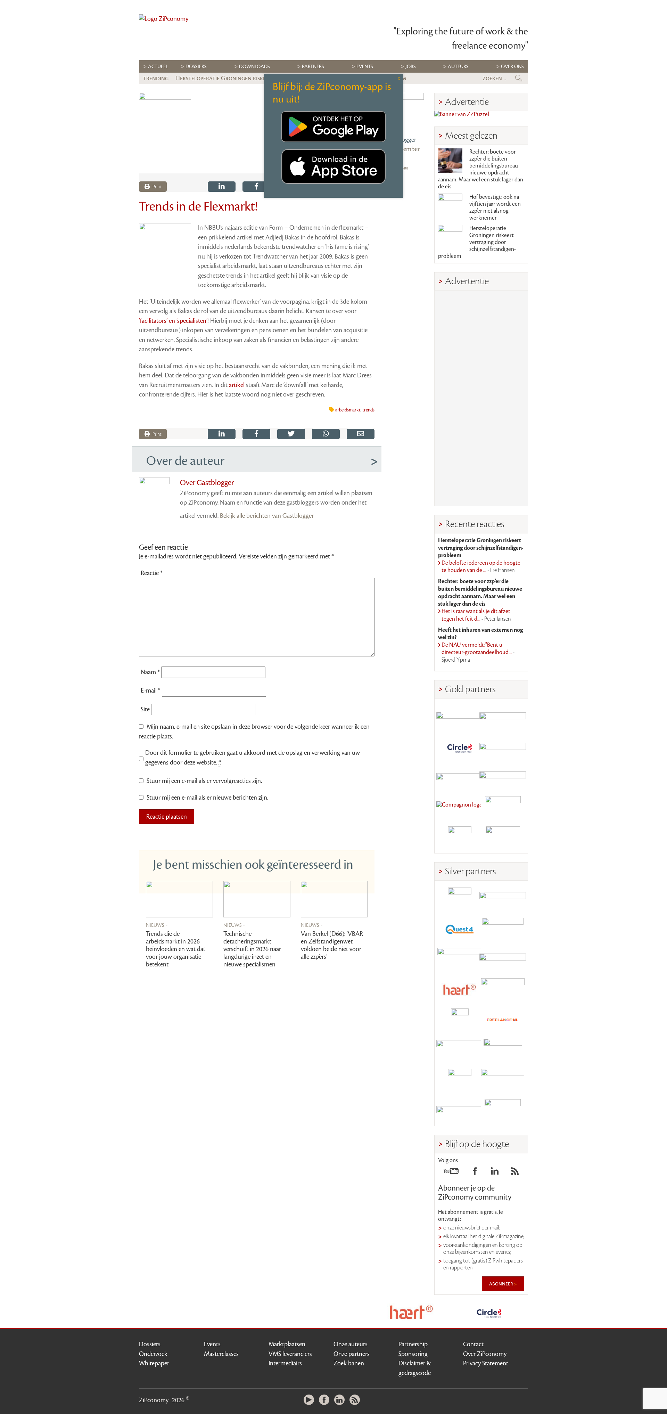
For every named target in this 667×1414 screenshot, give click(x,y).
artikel (237, 385)
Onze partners (352, 1354)
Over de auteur (185, 460)
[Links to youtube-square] (451, 1173)
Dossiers (196, 66)
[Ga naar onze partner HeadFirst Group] (502, 808)
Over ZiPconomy (485, 1354)
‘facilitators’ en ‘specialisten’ (173, 321)
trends (368, 410)
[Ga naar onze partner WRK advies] (502, 1111)
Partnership (413, 1344)
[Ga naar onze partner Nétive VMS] (459, 1020)
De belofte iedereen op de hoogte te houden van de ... (481, 566)
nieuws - (157, 925)
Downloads (254, 66)
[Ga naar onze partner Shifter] (459, 960)
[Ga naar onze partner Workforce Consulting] (502, 929)
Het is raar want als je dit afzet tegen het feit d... (476, 615)
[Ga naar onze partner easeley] (502, 899)
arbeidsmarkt (348, 410)
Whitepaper (154, 1363)
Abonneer (501, 1284)
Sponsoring (413, 1354)
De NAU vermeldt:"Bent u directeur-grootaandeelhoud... (478, 652)
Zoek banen (349, 1363)
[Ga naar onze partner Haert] (459, 990)
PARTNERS (313, 66)
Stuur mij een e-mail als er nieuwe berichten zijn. (207, 797)
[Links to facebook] (475, 1173)
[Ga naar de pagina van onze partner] (375, 1312)
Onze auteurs (351, 1344)
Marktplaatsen (287, 1344)
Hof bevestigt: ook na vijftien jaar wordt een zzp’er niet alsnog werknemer (495, 207)
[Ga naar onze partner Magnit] (459, 777)
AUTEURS (458, 66)
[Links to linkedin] (495, 1173)
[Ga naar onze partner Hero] (502, 838)
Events (212, 1344)
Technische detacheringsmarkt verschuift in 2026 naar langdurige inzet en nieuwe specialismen (252, 949)
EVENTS (364, 66)
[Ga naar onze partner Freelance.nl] (502, 1020)
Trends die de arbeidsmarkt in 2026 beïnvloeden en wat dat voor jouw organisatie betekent (175, 949)
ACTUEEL (158, 66)
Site (145, 709)
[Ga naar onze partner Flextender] (502, 747)
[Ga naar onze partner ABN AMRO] (502, 960)
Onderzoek (153, 1354)
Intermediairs (285, 1363)
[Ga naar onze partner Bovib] (502, 777)
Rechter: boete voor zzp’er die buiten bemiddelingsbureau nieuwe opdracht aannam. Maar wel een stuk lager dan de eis (480, 169)
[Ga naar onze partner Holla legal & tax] (502, 990)
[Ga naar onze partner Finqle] (459, 717)
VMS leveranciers (290, 1354)
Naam (150, 672)
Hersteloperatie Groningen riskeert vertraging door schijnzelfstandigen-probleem (477, 242)
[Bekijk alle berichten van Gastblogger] (404, 112)
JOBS (410, 66)
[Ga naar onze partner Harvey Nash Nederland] (459, 838)
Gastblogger (400, 140)
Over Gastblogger (207, 482)
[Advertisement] (481, 398)
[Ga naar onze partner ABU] (502, 1050)
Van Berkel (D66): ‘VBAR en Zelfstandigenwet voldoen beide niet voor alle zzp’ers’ (332, 945)
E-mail (150, 690)
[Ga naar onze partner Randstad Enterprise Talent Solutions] (459, 899)
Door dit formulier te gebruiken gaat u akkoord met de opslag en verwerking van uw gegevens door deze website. (252, 758)
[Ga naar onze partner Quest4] (459, 929)
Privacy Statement (485, 1363)
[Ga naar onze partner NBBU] (459, 1050)
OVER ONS (512, 66)
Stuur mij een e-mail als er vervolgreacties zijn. (204, 781)
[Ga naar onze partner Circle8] (459, 747)
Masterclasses (221, 1354)
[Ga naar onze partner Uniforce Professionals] (502, 1080)
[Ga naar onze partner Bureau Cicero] (459, 1080)
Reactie (152, 573)
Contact (473, 1344)
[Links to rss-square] (515, 1173)
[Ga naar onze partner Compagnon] (459, 808)
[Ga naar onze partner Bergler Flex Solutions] (459, 1111)
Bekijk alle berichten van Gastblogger (267, 516)
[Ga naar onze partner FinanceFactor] (502, 717)
